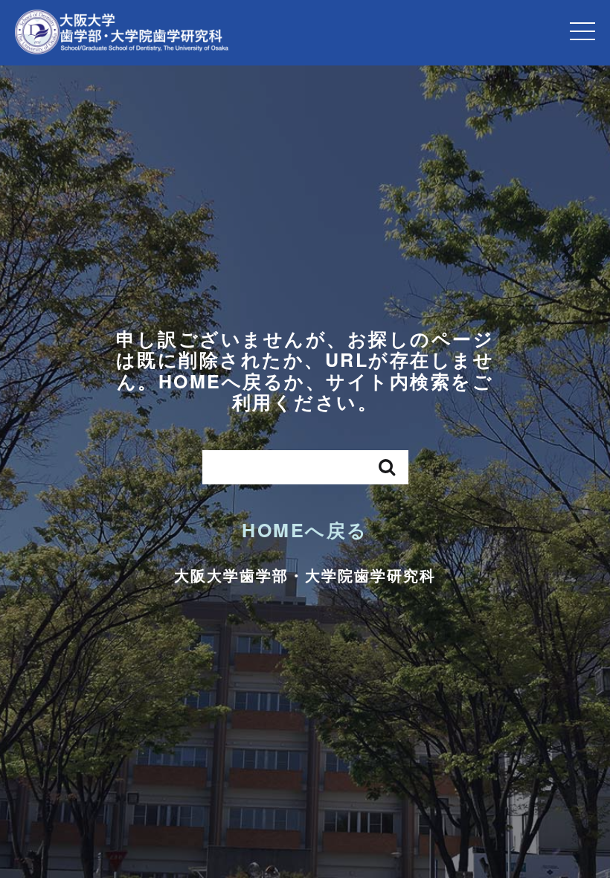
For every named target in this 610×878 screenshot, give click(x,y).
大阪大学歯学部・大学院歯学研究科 (305, 575)
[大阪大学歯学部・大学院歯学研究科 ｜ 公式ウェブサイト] (121, 32)
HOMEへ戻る (305, 529)
